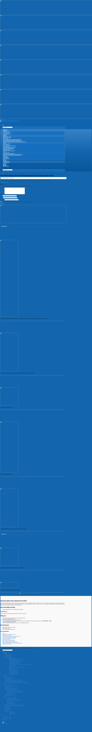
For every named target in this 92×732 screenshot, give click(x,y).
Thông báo (7, 706)
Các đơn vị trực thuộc (8, 656)
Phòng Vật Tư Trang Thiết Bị (14, 673)
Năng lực (4, 676)
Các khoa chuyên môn (11, 657)
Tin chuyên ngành (6, 158)
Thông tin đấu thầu (8, 718)
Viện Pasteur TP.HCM (6, 639)
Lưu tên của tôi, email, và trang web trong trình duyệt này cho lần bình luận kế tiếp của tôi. (18, 201)
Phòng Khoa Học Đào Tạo (13, 671)
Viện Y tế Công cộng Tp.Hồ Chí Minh (9, 638)
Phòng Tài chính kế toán (13, 669)
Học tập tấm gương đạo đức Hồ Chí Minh (14, 700)
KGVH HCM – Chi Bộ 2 (11, 703)
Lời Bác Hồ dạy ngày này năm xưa (13, 699)
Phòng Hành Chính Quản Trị (14, 672)
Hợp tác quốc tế (7, 707)
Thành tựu (6, 675)
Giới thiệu (4, 653)
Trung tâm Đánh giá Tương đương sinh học (16, 667)
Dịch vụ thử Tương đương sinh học (13, 690)
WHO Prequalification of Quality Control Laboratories (14, 679)
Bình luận (2, 193)
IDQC (12, 178)
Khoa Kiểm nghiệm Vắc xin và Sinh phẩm (16, 658)
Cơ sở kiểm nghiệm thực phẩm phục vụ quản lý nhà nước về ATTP (16, 682)
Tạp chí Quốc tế (12, 712)
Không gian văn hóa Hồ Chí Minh (10, 698)
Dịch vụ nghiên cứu (8, 687)
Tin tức (4, 696)
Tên (1, 195)
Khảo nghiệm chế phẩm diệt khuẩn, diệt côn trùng (13, 680)
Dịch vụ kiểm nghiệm (8, 684)
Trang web (2, 199)
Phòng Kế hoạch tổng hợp (13, 674)
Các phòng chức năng (11, 668)
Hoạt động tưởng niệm (11, 701)
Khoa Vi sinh (11, 666)
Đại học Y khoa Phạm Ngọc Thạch (9, 640)
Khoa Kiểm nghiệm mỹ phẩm (14, 661)
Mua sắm (4, 716)
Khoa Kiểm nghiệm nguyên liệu (14, 662)
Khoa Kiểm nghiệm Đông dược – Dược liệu (16, 660)
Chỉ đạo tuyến (7, 708)
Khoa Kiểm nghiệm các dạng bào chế (15, 659)
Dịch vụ (4, 683)
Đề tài (10, 715)
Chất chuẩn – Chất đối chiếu (10, 693)
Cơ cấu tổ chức (7, 655)
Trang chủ (4, 652)
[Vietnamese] (6, 166)
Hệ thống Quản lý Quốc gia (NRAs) (9, 150)
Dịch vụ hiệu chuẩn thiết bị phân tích (11, 686)
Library (6, 710)
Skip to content (3, 119)
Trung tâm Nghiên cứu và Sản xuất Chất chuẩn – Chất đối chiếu (20, 664)
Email (1, 197)
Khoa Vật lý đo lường (12, 665)
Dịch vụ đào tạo (7, 685)
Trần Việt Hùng (9, 711)
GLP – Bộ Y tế (7, 678)
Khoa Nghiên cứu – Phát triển (14, 663)
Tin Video (4, 719)
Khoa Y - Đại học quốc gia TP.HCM (9, 641)
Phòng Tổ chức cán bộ (13, 670)
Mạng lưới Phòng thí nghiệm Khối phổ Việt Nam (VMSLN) (15, 704)
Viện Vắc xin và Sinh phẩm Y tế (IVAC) (9, 637)
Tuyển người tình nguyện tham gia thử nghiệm (15, 691)
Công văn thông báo (4, 182)
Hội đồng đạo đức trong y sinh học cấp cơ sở (15, 692)
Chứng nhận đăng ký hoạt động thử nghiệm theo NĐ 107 (15, 681)
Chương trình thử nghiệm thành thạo (11, 688)
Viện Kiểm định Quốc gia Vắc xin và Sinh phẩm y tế (12, 636)
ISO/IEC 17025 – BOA (9, 677)
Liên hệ (4, 720)
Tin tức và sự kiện (8, 697)
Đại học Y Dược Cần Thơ (7, 643)
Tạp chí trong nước (12, 713)
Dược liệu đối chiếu (8, 694)
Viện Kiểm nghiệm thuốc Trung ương (9, 634)
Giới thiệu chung (7, 654)
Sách (10, 714)
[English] (4, 722)
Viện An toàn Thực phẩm (7, 635)
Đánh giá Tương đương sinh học (10, 689)
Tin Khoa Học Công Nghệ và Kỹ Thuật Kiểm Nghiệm (12, 155)
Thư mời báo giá (8, 717)
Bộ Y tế (4, 633)
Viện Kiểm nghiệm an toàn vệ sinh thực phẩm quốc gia (12, 642)
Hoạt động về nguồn (10, 702)
